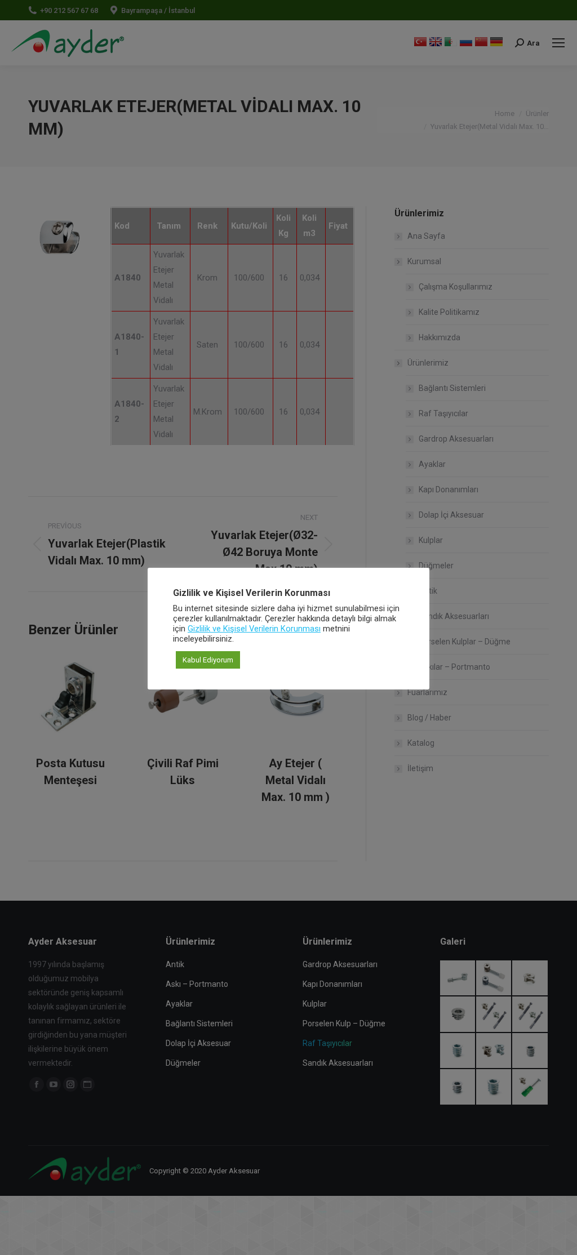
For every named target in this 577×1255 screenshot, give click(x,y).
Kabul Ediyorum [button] (208, 660)
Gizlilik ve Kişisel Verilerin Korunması (254, 629)
